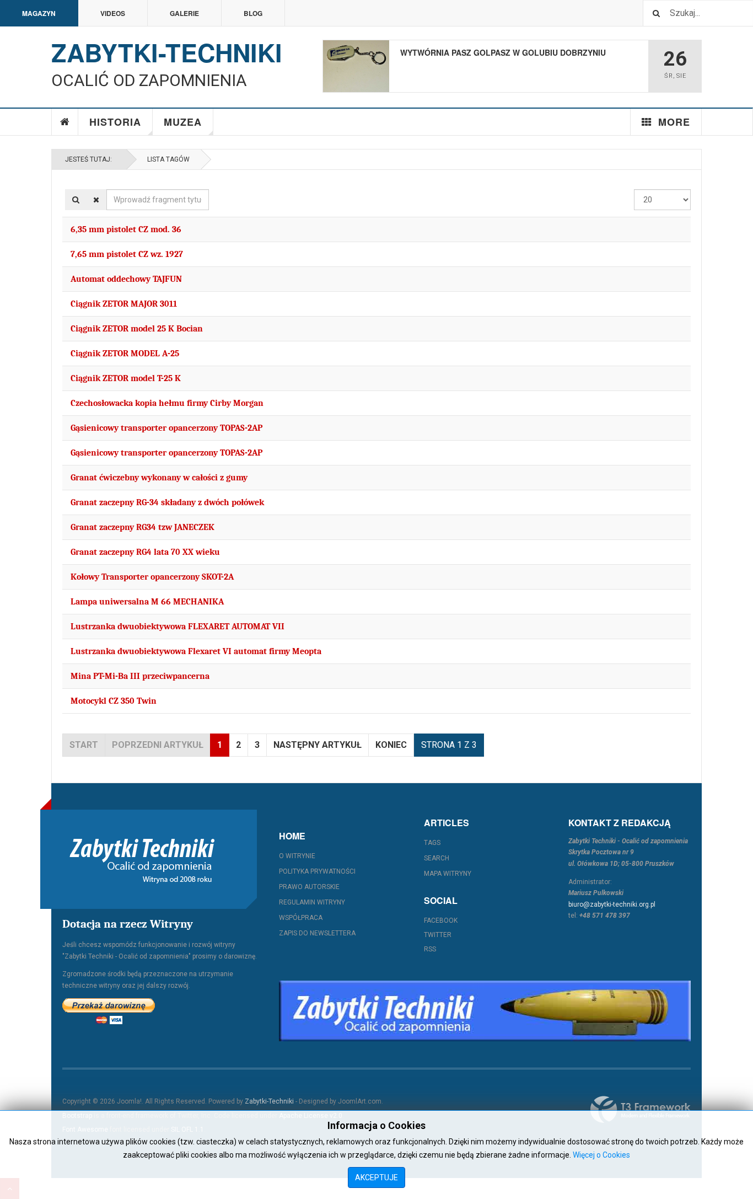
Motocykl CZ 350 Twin (114, 701)
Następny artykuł (317, 745)
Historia (115, 122)
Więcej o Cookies (601, 1154)
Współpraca (300, 918)
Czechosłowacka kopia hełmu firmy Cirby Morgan (167, 403)
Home (65, 122)
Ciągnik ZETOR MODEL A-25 (125, 353)
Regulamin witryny (312, 902)
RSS (430, 949)
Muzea (183, 122)
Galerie (184, 13)
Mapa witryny (447, 873)
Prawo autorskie (309, 887)
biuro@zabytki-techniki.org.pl (611, 904)
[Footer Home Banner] (485, 1011)
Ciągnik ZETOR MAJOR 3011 (124, 304)
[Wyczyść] (96, 199)
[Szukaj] (76, 199)
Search (436, 858)
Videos (112, 13)
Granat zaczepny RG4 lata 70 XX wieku (145, 552)
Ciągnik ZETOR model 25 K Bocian (137, 329)
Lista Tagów (167, 159)
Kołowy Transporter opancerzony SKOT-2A (152, 577)
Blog (253, 13)
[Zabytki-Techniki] (142, 859)
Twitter (437, 935)
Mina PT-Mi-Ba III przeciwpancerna (140, 676)
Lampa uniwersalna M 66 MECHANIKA (147, 602)
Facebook (441, 920)
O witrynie (297, 856)
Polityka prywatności (317, 871)
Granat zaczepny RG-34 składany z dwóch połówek (167, 502)
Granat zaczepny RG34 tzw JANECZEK (142, 527)
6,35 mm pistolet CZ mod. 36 (126, 229)
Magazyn (39, 13)
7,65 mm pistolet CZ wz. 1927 (127, 254)
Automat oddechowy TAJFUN (126, 279)
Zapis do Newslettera (317, 933)
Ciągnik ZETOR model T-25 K (126, 378)
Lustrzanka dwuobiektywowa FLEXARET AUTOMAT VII (177, 626)
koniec (391, 745)
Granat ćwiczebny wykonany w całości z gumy (159, 478)
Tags (432, 843)
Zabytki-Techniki (269, 1101)
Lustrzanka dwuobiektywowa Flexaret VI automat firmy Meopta (196, 651)
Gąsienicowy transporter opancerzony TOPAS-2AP (166, 428)
